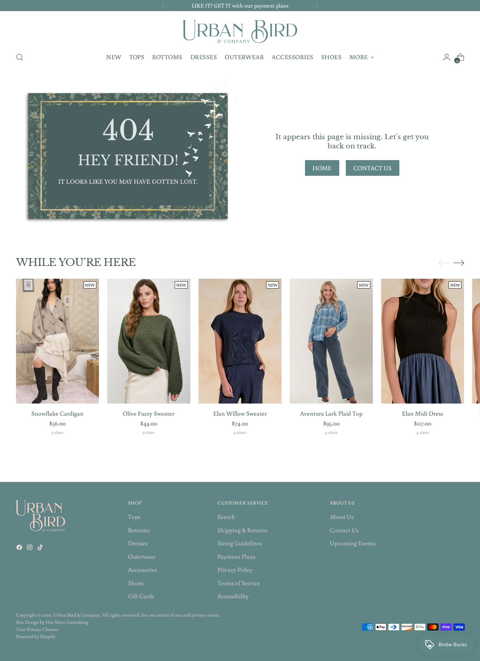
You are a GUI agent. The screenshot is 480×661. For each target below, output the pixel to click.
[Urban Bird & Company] (240, 30)
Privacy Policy (235, 569)
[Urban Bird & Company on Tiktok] (41, 548)
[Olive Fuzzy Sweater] (148, 341)
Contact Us (344, 530)
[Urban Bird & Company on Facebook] (20, 548)
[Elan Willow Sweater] (240, 341)
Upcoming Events (353, 543)
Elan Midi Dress (422, 413)
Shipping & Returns (242, 530)
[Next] (317, 5)
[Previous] (163, 5)
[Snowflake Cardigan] (57, 341)
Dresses (138, 543)
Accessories (142, 569)
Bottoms (139, 530)
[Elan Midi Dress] (422, 341)
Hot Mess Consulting (67, 622)
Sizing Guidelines (239, 543)
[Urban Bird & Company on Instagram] (30, 548)
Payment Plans (236, 556)
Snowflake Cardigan (57, 413)
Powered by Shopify (36, 636)
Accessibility (233, 596)
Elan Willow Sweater (240, 413)
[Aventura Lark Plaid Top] (331, 341)
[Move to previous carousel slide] (443, 263)
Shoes (135, 583)
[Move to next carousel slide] (458, 262)
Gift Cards (141, 596)
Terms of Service (238, 583)
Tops (134, 516)
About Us (342, 516)
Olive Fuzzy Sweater (148, 413)
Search (226, 516)
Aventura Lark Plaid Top (331, 413)
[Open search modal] (19, 57)
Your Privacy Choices (37, 629)
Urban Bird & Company (76, 615)
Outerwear (141, 556)
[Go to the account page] (446, 57)
